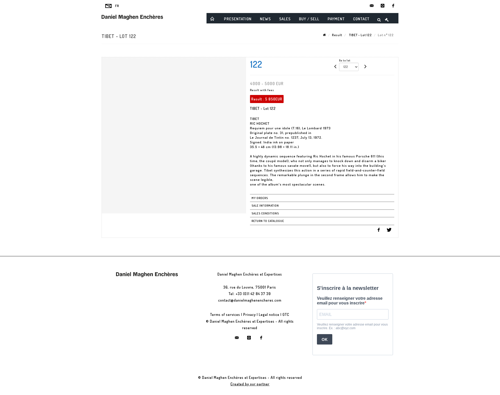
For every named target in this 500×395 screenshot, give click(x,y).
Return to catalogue (268, 221)
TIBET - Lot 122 (360, 35)
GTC (286, 314)
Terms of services (225, 314)
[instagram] (382, 5)
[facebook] (393, 5)
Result (337, 35)
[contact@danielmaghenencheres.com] (372, 5)
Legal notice (269, 314)
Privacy (249, 314)
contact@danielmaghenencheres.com (250, 300)
